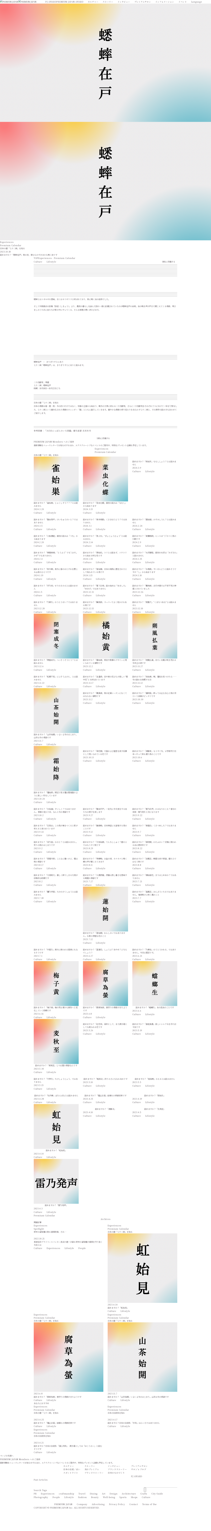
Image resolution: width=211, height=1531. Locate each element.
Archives (106, 1219)
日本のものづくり (116, 1472)
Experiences (53, 1248)
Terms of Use (149, 1504)
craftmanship (66, 1493)
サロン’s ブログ (138, 1469)
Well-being (109, 1497)
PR (35, 1493)
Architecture (129, 1493)
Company (82, 1504)
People (82, 1248)
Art (103, 1493)
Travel (82, 1493)
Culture (38, 261)
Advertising (98, 1504)
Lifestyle (51, 261)
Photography (41, 1497)
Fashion (82, 1497)
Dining (94, 1493)
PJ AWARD (136, 1476)
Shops (134, 1497)
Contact (133, 1504)
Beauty (95, 1497)
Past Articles (41, 1479)
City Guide (157, 1493)
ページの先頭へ (6, 1455)
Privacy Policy (117, 1504)
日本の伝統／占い (71, 1469)
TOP (36, 258)
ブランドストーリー (94, 1472)
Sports (122, 1497)
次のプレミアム (92, 1469)
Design (113, 1493)
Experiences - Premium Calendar (56, 258)
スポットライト (70, 1472)
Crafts (143, 1493)
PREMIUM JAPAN (63, 1504)
